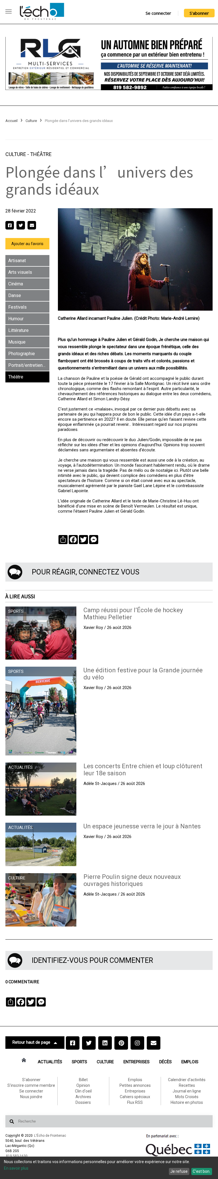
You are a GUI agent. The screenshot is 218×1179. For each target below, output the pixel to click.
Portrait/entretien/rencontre (28, 365)
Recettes (187, 1085)
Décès (165, 1061)
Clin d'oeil (83, 1091)
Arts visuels (20, 272)
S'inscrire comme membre (31, 1085)
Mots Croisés (186, 1096)
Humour (16, 318)
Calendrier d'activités (187, 1079)
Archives (83, 1096)
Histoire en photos (187, 1102)
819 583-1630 (17, 1156)
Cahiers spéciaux (135, 1096)
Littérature (18, 330)
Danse (14, 295)
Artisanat (17, 260)
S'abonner (199, 13)
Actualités (50, 1061)
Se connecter (158, 13)
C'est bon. (201, 1171)
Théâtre (41, 154)
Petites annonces (135, 1085)
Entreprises (136, 1061)
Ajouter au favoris (27, 243)
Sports (79, 1061)
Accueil (11, 121)
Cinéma (15, 284)
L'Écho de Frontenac (50, 1136)
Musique (17, 342)
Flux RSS (135, 1102)
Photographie (21, 353)
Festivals (17, 307)
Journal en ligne (187, 1091)
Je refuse (179, 1171)
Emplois (189, 1061)
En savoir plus (16, 1168)
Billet (83, 1079)
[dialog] (109, 1168)
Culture (31, 121)
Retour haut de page (31, 1042)
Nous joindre (31, 1096)
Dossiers (83, 1102)
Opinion (83, 1085)
